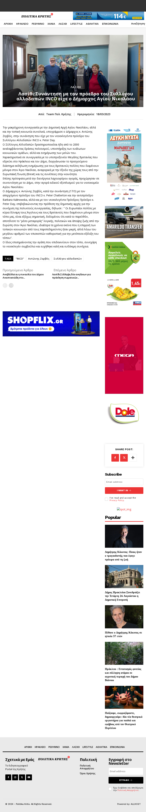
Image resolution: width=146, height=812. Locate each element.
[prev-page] (5, 285)
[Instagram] (15, 777)
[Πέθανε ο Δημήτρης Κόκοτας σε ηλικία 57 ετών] (124, 616)
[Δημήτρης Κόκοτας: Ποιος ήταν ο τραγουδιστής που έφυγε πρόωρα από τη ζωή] (124, 536)
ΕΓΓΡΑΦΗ (124, 780)
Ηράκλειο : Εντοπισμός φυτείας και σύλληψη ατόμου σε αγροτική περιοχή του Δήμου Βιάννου (123, 674)
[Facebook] (115, 458)
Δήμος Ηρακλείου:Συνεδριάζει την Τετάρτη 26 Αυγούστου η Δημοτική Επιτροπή (122, 595)
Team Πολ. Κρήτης (58, 114)
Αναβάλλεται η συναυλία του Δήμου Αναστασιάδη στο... (23, 276)
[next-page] (11, 285)
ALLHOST (136, 804)
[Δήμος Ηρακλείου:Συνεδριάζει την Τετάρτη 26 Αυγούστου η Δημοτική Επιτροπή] (124, 576)
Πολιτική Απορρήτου (128, 790)
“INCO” (20, 258)
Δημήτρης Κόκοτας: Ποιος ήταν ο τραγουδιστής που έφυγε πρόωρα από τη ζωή (123, 555)
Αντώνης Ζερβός (38, 258)
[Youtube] (29, 777)
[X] (124, 458)
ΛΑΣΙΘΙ (76, 87)
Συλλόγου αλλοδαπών (68, 258)
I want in (122, 490)
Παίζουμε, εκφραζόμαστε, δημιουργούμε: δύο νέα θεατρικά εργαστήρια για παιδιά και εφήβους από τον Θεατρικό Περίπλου (123, 720)
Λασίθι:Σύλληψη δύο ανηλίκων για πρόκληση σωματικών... (71, 276)
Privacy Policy (117, 500)
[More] (133, 458)
